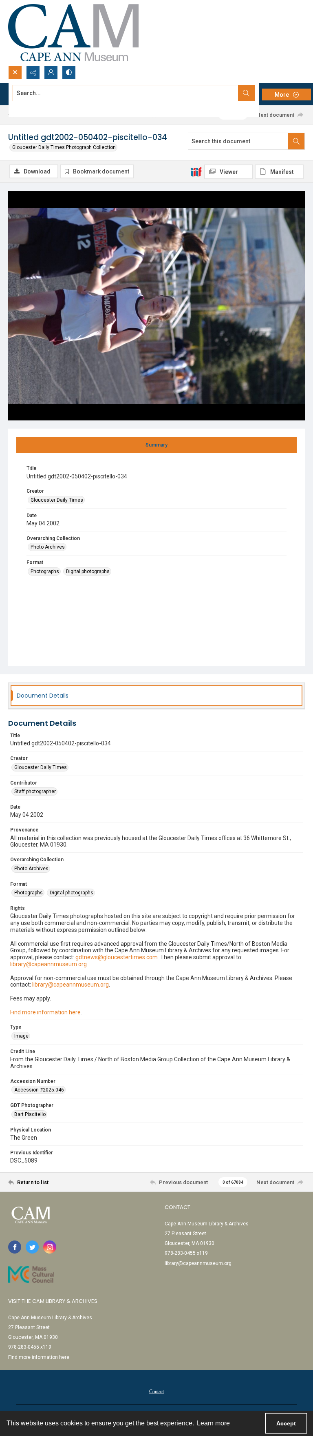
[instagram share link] (49, 1247)
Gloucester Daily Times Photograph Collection (64, 147)
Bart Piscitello (30, 1114)
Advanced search (33, 108)
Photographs (45, 571)
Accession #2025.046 (39, 1090)
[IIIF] (196, 171)
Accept (286, 1423)
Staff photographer (35, 791)
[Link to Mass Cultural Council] (31, 1274)
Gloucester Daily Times (57, 500)
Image (21, 1036)
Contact (156, 1391)
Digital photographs (88, 571)
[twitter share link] (32, 1247)
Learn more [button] (213, 1423)
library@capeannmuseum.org (198, 1263)
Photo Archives (48, 547)
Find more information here (45, 1012)
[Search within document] (296, 141)
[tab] (156, 445)
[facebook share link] (14, 1247)
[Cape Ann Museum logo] (73, 32)
